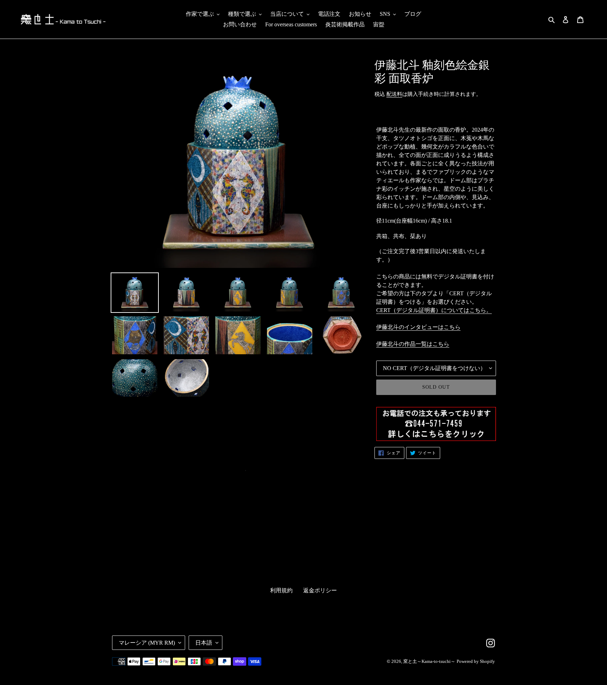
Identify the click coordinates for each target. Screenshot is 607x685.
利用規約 (281, 590)
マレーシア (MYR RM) (147, 643)
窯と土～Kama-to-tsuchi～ (429, 661)
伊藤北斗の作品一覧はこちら (412, 344)
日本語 (203, 643)
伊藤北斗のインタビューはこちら (418, 327)
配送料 (394, 94)
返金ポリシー (320, 590)
